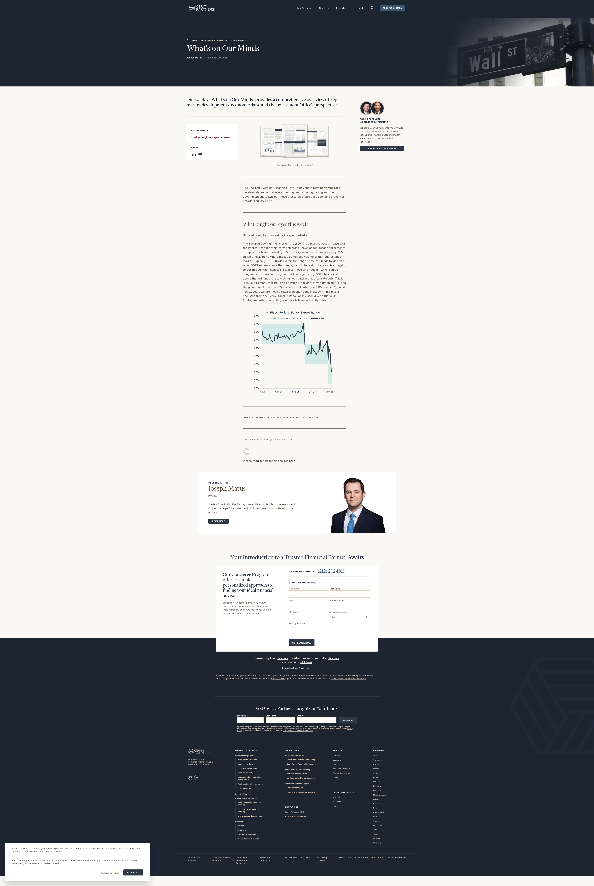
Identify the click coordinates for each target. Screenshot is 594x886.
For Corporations (295, 788)
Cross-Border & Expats (248, 839)
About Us (324, 8)
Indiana (376, 782)
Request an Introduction (382, 148)
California (377, 760)
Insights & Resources (344, 792)
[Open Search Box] (372, 8)
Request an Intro (392, 8)
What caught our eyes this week (212, 137)
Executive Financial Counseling (301, 760)
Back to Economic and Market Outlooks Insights (219, 40)
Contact (336, 777)
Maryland (377, 790)
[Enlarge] (332, 313)
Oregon (376, 821)
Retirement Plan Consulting (297, 770)
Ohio (375, 817)
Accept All (133, 872)
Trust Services (244, 788)
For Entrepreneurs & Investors (301, 792)
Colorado (377, 764)
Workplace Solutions (294, 756)
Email (300, 715)
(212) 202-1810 (331, 571)
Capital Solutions (245, 764)
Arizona (376, 756)
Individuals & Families (246, 751)
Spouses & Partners (246, 834)
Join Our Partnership (341, 769)
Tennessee (378, 830)
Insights (340, 8)
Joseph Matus (194, 57)
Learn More (218, 521)
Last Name (271, 715)
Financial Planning (245, 773)
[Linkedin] (194, 154)
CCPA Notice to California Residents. (348, 678)
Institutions (291, 807)
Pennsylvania (379, 825)
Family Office (241, 794)
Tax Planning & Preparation (250, 784)
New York (377, 808)
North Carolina (379, 812)
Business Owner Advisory (246, 798)
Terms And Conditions (265, 859)
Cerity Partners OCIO (294, 812)
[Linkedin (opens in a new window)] (196, 777)
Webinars (337, 802)
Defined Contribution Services (301, 778)
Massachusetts (379, 795)
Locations (337, 760)
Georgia (376, 773)
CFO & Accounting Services (249, 816)
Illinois (376, 777)
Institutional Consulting (295, 816)
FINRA (342, 857)
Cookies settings (110, 873)
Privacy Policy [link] (305, 668)
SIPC (350, 857)
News (335, 806)
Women (240, 826)
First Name (242, 715)
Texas (375, 834)
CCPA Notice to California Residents (298, 731)
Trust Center (377, 857)
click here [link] (282, 658)
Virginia (376, 838)
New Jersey (378, 803)
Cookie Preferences (396, 857)
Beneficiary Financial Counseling (301, 764)
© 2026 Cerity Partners (195, 859)
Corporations (292, 751)
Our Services (304, 8)
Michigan (377, 799)
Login (361, 8)
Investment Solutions (247, 760)
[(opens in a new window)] (190, 777)
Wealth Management (244, 756)
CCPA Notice (306, 857)
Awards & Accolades (341, 773)
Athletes (241, 830)
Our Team (337, 756)
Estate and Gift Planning (248, 768)
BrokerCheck (361, 857)
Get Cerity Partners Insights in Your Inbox (297, 709)
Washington (378, 843)
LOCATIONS (378, 751)
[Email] (200, 154)
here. (292, 460)
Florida (376, 769)
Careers (336, 764)
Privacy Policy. (278, 678)
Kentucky (377, 786)
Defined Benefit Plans (297, 774)
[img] (294, 141)
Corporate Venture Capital (297, 784)
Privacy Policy (290, 857)
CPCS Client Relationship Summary (242, 860)
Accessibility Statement (321, 859)
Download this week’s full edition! (295, 164)
